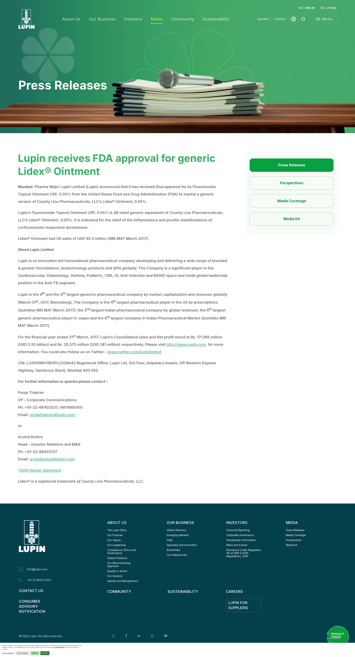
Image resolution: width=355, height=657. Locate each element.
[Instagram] (152, 635)
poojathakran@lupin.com (52, 414)
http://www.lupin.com (186, 344)
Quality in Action (117, 571)
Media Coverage (291, 201)
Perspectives (291, 183)
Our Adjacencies (177, 554)
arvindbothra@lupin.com (52, 459)
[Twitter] (113, 635)
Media (157, 19)
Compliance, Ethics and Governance (122, 551)
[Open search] (303, 19)
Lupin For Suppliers (238, 605)
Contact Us (31, 590)
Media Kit (291, 219)
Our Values (114, 540)
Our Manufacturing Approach (119, 564)
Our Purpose (115, 535)
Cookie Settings (59, 647)
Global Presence (117, 558)
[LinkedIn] (139, 635)
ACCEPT (45, 653)
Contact (280, 19)
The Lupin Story (116, 530)
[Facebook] (126, 635)
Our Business (102, 19)
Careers (263, 19)
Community (182, 19)
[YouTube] (165, 636)
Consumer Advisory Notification (32, 606)
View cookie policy (8, 653)
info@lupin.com (37, 569)
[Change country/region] (293, 19)
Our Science (114, 576)
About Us (71, 19)
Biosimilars (173, 550)
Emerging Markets (178, 535)
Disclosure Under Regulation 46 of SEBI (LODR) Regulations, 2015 (244, 553)
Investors (133, 19)
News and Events (236, 545)
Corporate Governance (240, 535)
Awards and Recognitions (122, 581)
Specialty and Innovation (182, 545)
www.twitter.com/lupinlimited (134, 352)
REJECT (34, 653)
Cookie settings (22, 653)
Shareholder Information (241, 540)
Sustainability (216, 19)
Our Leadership (116, 545)
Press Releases (291, 165)
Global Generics (176, 530)
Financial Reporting (238, 530)
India (170, 540)
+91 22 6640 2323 (39, 580)
